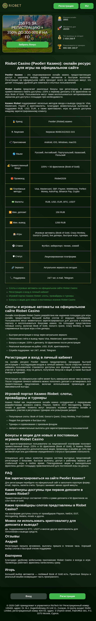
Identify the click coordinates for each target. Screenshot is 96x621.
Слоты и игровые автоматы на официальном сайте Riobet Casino (43, 288)
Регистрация (66, 6)
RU (86, 6)
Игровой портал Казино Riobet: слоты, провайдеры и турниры (41, 296)
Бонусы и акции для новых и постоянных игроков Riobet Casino (42, 300)
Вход (29, 596)
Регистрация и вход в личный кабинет (29, 292)
